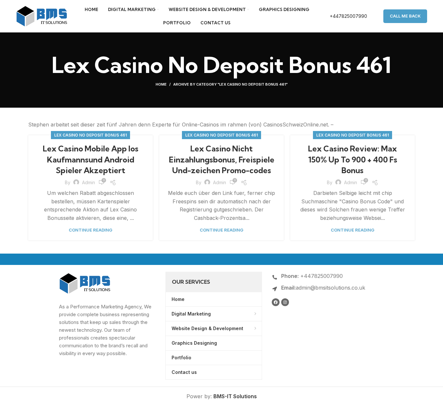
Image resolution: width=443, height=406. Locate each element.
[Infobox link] (341, 16)
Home (161, 84)
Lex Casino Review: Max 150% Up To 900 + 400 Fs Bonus (352, 159)
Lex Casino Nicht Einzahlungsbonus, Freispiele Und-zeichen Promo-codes (221, 159)
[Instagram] (285, 302)
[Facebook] (276, 302)
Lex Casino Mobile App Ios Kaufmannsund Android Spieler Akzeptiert (90, 159)
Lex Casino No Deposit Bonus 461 (90, 135)
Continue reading (90, 230)
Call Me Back (405, 15)
